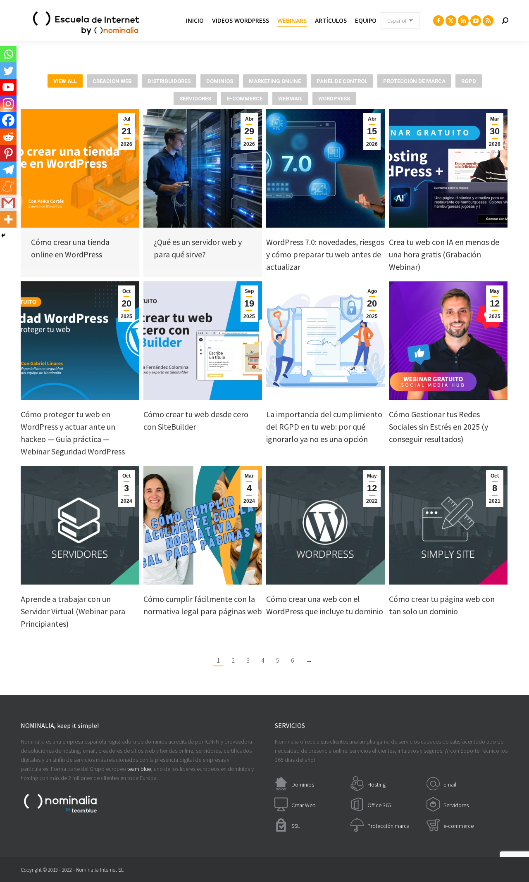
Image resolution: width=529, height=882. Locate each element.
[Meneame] (8, 186)
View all (65, 81)
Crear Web (303, 805)
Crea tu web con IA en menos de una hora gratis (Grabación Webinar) (444, 254)
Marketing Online (275, 81)
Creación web (112, 81)
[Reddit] (8, 136)
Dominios (219, 81)
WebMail (290, 98)
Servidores (195, 98)
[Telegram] (8, 170)
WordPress (334, 98)
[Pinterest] (8, 153)
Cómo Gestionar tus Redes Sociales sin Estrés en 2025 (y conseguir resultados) (438, 426)
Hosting (376, 784)
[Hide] (3, 235)
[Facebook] (8, 120)
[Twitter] (8, 70)
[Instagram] (8, 103)
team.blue (139, 769)
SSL (295, 826)
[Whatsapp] (8, 54)
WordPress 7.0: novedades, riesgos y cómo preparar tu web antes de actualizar (325, 254)
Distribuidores (169, 81)
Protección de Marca (414, 81)
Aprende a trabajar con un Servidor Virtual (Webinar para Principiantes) (73, 611)
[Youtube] (8, 87)
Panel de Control (342, 81)
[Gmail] (8, 203)
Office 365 (379, 805)
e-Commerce (244, 98)
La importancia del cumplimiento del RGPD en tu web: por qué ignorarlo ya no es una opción (324, 426)
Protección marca (388, 826)
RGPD (468, 81)
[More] (8, 219)
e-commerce (458, 826)
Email (449, 784)
